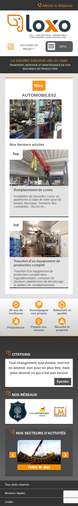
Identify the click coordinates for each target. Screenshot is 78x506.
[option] (39, 455)
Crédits (9, 501)
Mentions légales (15, 493)
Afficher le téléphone (57, 6)
